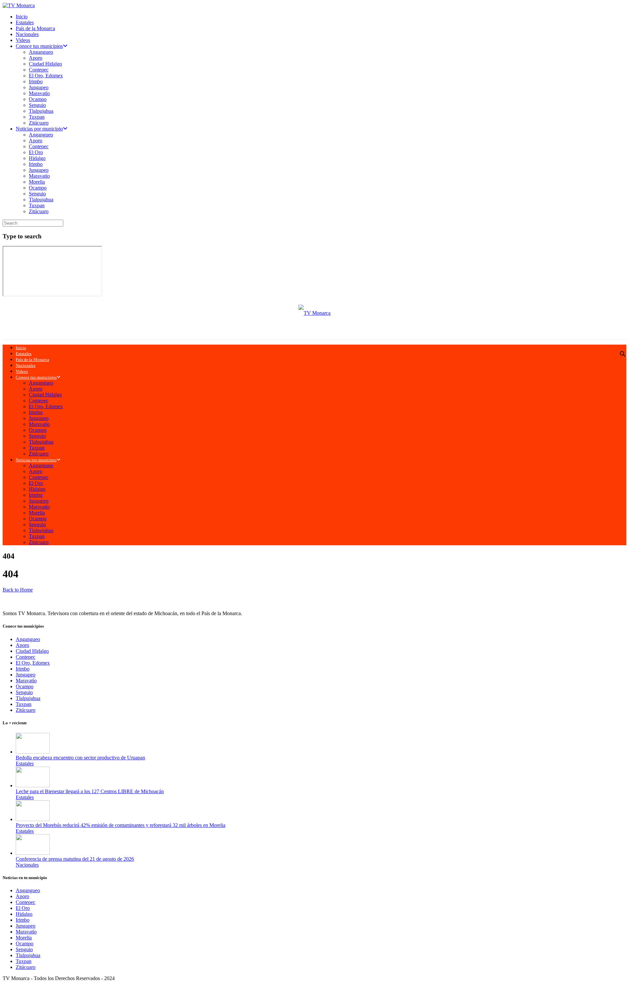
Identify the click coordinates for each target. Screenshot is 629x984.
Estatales (25, 22)
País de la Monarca (35, 28)
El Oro (36, 152)
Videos (23, 40)
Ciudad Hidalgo (45, 64)
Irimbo (36, 81)
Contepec (38, 69)
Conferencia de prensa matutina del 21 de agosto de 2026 (75, 859)
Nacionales (27, 34)
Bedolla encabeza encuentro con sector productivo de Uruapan (80, 757)
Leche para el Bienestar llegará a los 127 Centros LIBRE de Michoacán (90, 791)
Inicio (22, 16)
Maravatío (39, 93)
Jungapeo (38, 87)
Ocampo (38, 99)
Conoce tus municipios (39, 46)
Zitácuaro (38, 123)
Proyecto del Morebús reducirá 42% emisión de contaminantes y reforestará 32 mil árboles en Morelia (120, 825)
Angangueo (41, 52)
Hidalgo (37, 158)
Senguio (37, 105)
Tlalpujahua (41, 111)
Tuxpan (37, 117)
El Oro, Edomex (46, 75)
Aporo (35, 58)
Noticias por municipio (39, 128)
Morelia (37, 182)
